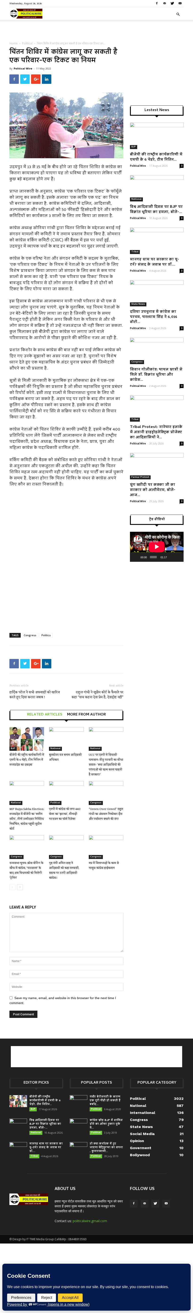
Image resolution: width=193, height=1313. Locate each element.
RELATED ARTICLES (44, 715)
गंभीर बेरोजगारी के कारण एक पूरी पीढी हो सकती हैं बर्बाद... (105, 1100)
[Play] (136, 557)
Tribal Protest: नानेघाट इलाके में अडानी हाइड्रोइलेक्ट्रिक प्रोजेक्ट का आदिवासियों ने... (156, 432)
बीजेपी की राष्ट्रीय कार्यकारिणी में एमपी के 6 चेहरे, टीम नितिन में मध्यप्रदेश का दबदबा (26, 759)
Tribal (134, 252)
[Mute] (171, 557)
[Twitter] (172, 3)
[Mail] (164, 3)
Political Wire (23, 68)
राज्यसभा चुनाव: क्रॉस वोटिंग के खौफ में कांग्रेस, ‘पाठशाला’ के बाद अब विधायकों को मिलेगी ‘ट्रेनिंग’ (26, 870)
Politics (46, 635)
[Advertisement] (96, 30)
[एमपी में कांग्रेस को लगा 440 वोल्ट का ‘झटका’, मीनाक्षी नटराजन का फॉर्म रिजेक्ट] (66, 793)
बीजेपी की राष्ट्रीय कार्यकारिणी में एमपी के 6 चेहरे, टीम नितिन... (156, 157)
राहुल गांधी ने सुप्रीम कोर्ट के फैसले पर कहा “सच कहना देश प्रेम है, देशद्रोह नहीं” (97, 695)
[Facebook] (156, 3)
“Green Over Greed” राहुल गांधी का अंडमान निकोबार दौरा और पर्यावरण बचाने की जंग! (106, 814)
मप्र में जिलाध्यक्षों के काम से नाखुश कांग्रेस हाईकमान (104, 865)
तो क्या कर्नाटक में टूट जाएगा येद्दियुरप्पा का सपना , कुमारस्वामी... (106, 1147)
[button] (178, 14)
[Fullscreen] (178, 557)
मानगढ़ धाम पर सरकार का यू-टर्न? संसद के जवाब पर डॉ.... (154, 262)
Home (13, 43)
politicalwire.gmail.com (90, 1221)
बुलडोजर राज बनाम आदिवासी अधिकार (65, 757)
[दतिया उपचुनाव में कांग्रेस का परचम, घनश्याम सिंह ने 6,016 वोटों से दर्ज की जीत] (157, 293)
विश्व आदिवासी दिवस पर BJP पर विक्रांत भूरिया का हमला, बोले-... (156, 210)
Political (27, 43)
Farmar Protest (140, 477)
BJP (13, 749)
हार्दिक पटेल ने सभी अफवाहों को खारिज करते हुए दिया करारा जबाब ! (34, 695)
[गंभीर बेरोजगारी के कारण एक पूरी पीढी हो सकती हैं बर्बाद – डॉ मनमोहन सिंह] (78, 1101)
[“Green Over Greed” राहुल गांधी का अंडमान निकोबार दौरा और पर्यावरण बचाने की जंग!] (106, 793)
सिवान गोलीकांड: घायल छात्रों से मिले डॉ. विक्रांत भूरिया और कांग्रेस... (156, 374)
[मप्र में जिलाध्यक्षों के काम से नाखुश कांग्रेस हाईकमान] (106, 847)
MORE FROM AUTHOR (86, 715)
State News (138, 304)
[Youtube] (180, 3)
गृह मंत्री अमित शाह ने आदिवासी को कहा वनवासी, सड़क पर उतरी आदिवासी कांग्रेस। (64, 870)
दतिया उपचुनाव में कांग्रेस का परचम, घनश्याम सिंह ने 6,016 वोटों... (153, 317)
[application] (157, 547)
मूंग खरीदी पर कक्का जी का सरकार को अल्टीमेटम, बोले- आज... (152, 490)
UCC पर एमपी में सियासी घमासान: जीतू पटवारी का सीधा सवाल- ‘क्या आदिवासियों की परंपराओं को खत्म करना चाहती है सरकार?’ (106, 764)
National (55, 749)
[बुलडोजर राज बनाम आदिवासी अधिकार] (66, 739)
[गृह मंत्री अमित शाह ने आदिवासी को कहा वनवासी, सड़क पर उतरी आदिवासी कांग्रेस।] (66, 847)
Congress (30, 635)
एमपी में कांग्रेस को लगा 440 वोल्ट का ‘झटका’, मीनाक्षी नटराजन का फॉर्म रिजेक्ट (64, 814)
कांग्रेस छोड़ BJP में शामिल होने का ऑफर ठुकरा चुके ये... (106, 1124)
